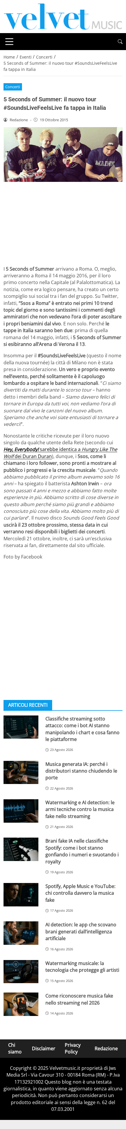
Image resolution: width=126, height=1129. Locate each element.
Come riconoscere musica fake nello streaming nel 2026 (79, 999)
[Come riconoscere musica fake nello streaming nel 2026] (21, 1004)
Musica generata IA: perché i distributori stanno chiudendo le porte (81, 771)
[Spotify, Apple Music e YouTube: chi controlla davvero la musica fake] (21, 894)
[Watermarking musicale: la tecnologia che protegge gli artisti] (21, 971)
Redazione (106, 1048)
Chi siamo (15, 1048)
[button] (120, 41)
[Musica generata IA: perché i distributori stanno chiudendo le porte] (21, 772)
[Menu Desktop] (9, 41)
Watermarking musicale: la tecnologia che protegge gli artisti (82, 966)
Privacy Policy (73, 1048)
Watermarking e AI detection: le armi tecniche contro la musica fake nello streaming (80, 809)
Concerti (12, 86)
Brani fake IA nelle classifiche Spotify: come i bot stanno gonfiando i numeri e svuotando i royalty (82, 851)
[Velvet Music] (63, 16)
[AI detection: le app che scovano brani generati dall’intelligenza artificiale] (21, 933)
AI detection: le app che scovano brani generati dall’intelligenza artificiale (80, 931)
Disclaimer (43, 1048)
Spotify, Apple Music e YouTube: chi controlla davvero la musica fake (80, 893)
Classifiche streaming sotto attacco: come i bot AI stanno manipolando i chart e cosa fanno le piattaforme (82, 728)
